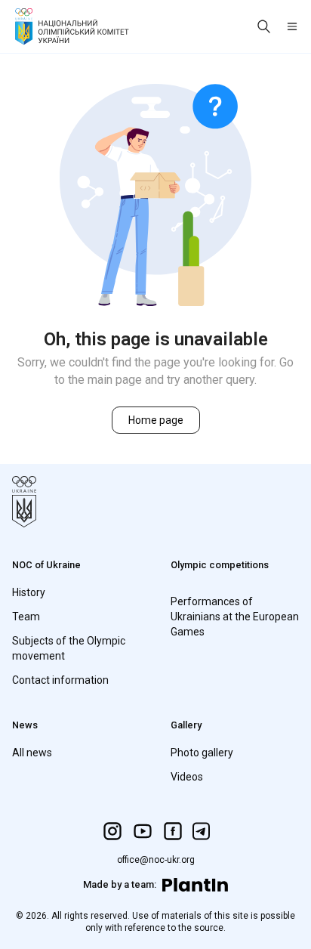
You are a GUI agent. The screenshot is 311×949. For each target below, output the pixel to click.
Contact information (60, 680)
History (28, 592)
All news (32, 753)
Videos (187, 777)
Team (26, 617)
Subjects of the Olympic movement (68, 648)
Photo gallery (202, 753)
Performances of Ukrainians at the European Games (235, 616)
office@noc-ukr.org (156, 860)
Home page (155, 420)
